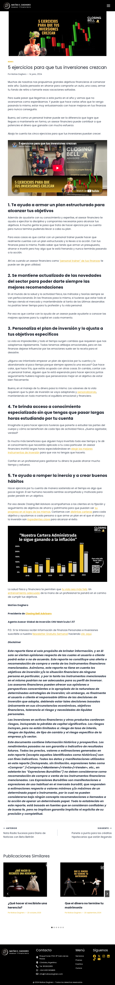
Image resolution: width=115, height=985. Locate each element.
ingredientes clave (38, 519)
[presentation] (29, 879)
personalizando (87, 392)
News (10, 62)
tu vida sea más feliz (74, 589)
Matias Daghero (19, 74)
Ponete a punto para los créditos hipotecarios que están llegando (92, 833)
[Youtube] (99, 959)
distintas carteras (81, 511)
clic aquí (86, 634)
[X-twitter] (99, 956)
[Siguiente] (107, 893)
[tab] (52, 927)
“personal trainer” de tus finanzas (80, 260)
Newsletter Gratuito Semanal (50, 634)
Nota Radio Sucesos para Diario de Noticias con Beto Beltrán (24, 833)
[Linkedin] (108, 956)
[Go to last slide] (8, 893)
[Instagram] (103, 956)
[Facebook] (94, 956)
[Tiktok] (94, 959)
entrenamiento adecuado (24, 593)
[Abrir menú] (108, 5)
